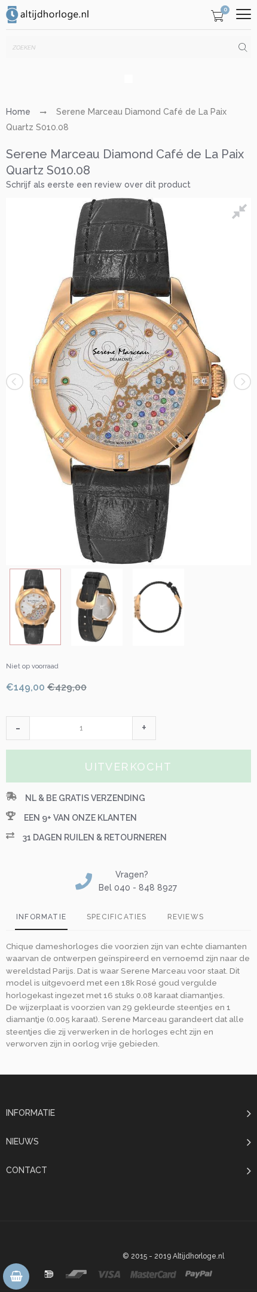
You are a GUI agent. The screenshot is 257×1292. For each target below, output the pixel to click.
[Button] (243, 14)
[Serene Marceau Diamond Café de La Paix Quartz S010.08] (35, 607)
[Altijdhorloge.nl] (48, 14)
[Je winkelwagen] (217, 18)
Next (241, 381)
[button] (18, 728)
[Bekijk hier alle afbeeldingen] (241, 213)
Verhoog (144, 728)
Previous (15, 381)
